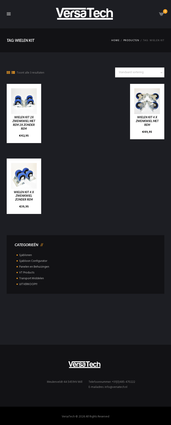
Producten (131, 40)
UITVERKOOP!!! (28, 284)
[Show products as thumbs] (8, 73)
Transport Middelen (31, 278)
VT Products (26, 272)
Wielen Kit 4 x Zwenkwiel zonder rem (24, 195)
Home (115, 40)
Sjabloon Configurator (33, 261)
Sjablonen (25, 255)
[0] (161, 15)
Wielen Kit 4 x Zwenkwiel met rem (147, 121)
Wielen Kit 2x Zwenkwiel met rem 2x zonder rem (23, 122)
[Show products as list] (13, 73)
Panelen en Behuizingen (34, 266)
